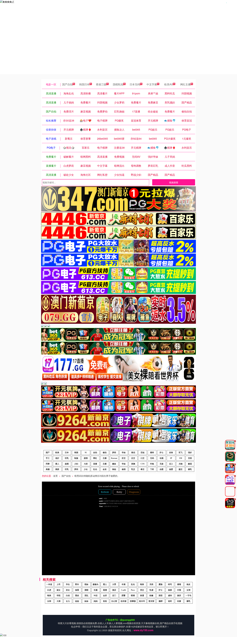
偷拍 (105, 452)
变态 (142, 590)
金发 (105, 469)
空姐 (142, 452)
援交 (181, 469)
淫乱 (86, 595)
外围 (179, 590)
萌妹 (86, 584)
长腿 (96, 590)
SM (180, 458)
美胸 (133, 464)
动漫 (161, 458)
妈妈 (96, 601)
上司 (58, 584)
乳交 (133, 469)
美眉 (142, 595)
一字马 (188, 595)
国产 (48, 452)
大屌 (58, 601)
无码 (152, 458)
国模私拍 (118, 84)
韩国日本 (84, 84)
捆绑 (161, 601)
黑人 (105, 584)
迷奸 (57, 458)
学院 (58, 595)
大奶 (86, 464)
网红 (95, 458)
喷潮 (133, 595)
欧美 (57, 452)
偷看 (77, 590)
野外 (77, 584)
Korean (114, 458)
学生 (68, 584)
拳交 (142, 469)
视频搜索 (173, 182)
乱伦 (95, 469)
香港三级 (101, 84)
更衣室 (151, 601)
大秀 (114, 584)
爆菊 (179, 584)
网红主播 (185, 84)
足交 (133, 458)
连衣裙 (123, 601)
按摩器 (133, 601)
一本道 (49, 584)
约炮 (152, 464)
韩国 (76, 452)
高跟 (57, 469)
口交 (142, 458)
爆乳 (190, 469)
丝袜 (171, 452)
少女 (86, 469)
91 (86, 452)
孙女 (68, 590)
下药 (152, 469)
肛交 (124, 458)
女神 (188, 590)
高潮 (105, 590)
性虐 (151, 590)
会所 (105, 595)
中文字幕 (152, 84)
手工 (48, 458)
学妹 (124, 452)
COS (143, 464)
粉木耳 (142, 601)
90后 (96, 595)
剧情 (86, 458)
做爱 (171, 469)
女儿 (68, 601)
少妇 (76, 464)
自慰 (161, 469)
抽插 (170, 590)
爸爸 (105, 601)
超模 (67, 464)
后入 (171, 464)
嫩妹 (114, 464)
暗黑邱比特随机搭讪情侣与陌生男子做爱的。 (97, 475)
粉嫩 (151, 595)
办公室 (114, 601)
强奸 (190, 452)
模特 (152, 452)
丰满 (123, 584)
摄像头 (96, 584)
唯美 (142, 584)
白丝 (68, 595)
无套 (161, 464)
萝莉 (114, 452)
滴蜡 (86, 590)
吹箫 (179, 601)
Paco (133, 590)
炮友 (188, 584)
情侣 (133, 452)
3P (171, 458)
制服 (76, 458)
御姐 (114, 469)
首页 (55, 475)
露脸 (161, 584)
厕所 (179, 595)
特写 (170, 584)
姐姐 (77, 601)
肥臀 (123, 595)
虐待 (170, 595)
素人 (57, 464)
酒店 (114, 590)
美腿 (48, 469)
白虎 (49, 590)
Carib (123, 590)
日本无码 (135, 84)
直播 (95, 464)
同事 (48, 464)
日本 (67, 452)
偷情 (124, 469)
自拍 (95, 452)
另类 (190, 458)
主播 (105, 458)
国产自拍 (67, 84)
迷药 (170, 601)
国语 (161, 595)
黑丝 (77, 595)
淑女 (58, 590)
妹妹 (86, 601)
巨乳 (67, 458)
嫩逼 (190, 464)
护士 (161, 452)
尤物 (181, 464)
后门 (114, 595)
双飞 (181, 452)
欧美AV (168, 84)
